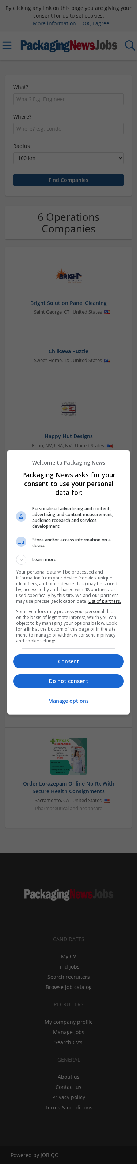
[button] (68, 560)
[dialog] (68, 582)
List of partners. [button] (104, 601)
